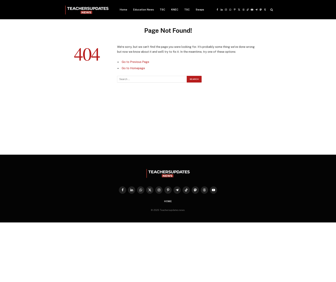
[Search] (271, 10)
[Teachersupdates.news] (87, 9)
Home (123, 9)
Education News (143, 9)
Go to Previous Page (135, 62)
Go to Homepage (133, 68)
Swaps (200, 9)
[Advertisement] (168, 122)
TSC (162, 9)
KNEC (174, 9)
